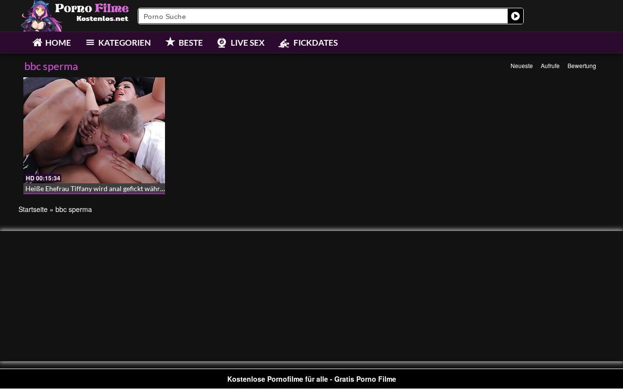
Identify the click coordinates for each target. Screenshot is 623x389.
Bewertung (582, 65)
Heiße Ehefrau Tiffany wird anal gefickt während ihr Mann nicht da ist (130, 188)
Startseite (33, 209)
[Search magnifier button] (515, 16)
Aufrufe (550, 65)
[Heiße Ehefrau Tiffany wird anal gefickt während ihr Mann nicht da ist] (94, 130)
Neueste (522, 65)
